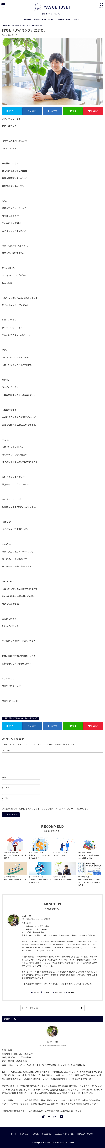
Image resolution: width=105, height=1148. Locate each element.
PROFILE (28, 20)
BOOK (68, 20)
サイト (5, 798)
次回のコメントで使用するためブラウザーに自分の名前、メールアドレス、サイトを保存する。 (46, 809)
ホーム (14, 1134)
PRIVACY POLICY (85, 1134)
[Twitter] (43, 1116)
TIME (44, 20)
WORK (51, 20)
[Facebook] (49, 1116)
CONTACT (77, 20)
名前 (4, 777)
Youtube (58, 1134)
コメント (6, 751)
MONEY (37, 20)
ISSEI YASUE (51, 1143)
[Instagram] (55, 1116)
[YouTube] (61, 1116)
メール (5, 788)
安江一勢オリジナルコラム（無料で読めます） (21, 718)
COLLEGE (60, 20)
